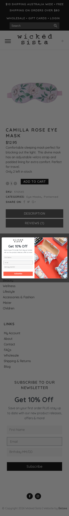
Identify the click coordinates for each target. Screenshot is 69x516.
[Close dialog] (65, 239)
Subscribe (18, 274)
